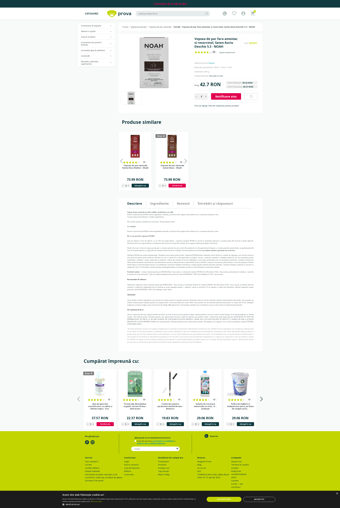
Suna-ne (214, 436)
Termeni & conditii (240, 464)
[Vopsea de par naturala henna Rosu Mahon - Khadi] (135, 146)
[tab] (136, 203)
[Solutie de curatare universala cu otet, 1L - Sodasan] (205, 383)
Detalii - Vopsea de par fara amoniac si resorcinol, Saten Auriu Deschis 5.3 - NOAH (214, 26)
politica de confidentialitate (151, 443)
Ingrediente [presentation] (159, 203)
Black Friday (163, 474)
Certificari (236, 487)
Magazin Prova (204, 461)
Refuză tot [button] (259, 499)
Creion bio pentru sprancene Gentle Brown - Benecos (170, 406)
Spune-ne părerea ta (227, 52)
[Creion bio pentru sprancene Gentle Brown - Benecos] (170, 383)
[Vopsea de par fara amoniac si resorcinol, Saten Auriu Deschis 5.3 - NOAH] (131, 98)
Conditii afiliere (92, 468)
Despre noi (236, 461)
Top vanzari (163, 471)
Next (261, 399)
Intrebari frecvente (94, 480)
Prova (125, 26)
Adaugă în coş (140, 185)
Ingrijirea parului (138, 26)
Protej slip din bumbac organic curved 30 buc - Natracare (135, 406)
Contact (234, 468)
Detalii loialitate (92, 471)
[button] (131, 504)
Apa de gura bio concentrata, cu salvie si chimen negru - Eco (100, 406)
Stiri (199, 471)
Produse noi (163, 468)
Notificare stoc (226, 96)
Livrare (88, 464)
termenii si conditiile (163, 441)
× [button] (337, 494)
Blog (199, 464)
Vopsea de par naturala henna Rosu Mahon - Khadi (135, 166)
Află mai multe (96, 501)
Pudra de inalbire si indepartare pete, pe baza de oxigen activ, (240, 406)
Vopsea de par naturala (160, 26)
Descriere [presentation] (134, 203)
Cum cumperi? (91, 461)
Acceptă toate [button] (224, 499)
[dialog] (170, 499)
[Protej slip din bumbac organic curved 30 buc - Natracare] (135, 383)
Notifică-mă (177, 185)
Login (126, 461)
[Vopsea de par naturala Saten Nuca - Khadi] (172, 146)
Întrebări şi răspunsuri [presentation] (215, 203)
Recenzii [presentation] (183, 203)
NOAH (211, 63)
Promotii (162, 464)
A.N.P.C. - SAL (237, 484)
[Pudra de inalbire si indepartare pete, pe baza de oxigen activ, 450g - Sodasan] (240, 383)
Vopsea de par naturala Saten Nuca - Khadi (172, 166)
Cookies (235, 480)
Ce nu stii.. (202, 468)
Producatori (163, 461)
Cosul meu (129, 474)
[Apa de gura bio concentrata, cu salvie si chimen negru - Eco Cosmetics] (99, 383)
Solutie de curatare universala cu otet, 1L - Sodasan (205, 406)
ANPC (234, 477)
